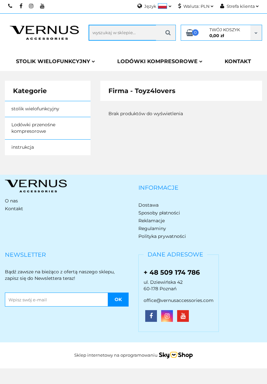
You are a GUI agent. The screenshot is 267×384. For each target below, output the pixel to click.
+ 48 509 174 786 (172, 272)
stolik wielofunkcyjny (35, 109)
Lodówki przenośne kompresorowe (33, 128)
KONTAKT (238, 61)
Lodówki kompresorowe (158, 61)
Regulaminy (152, 228)
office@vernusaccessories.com (179, 300)
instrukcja (22, 147)
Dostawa (148, 205)
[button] (158, 188)
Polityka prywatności (162, 236)
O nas (11, 201)
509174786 (10, 5)
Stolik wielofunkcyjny (54, 61)
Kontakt (14, 209)
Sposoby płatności (159, 213)
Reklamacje (151, 221)
